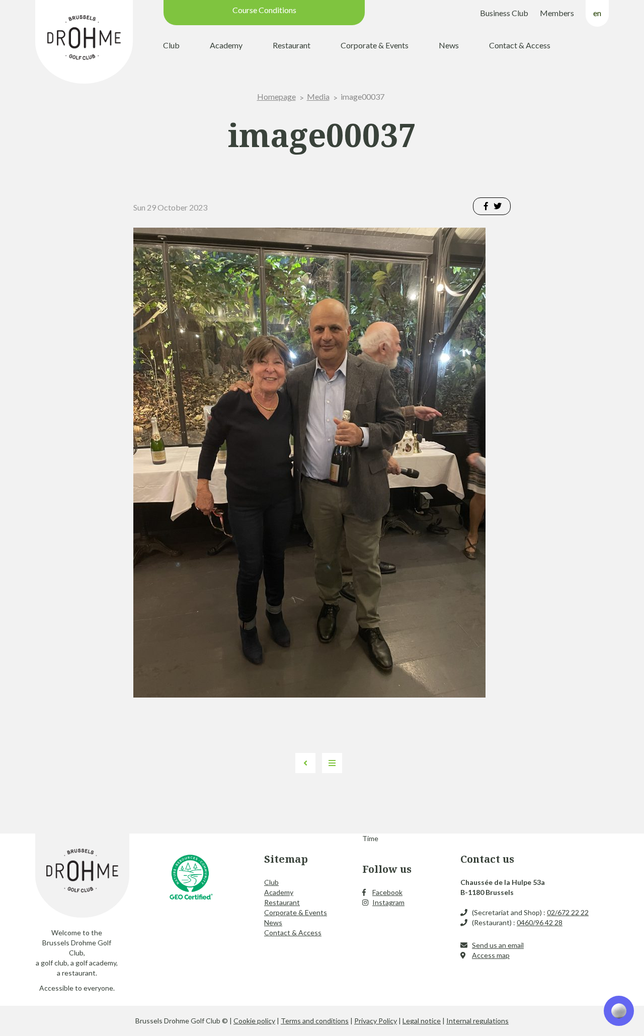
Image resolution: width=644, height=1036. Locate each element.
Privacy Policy (375, 1020)
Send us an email (498, 945)
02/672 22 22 (568, 912)
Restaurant (291, 45)
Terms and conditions (315, 1020)
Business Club (504, 13)
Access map (491, 955)
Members (557, 13)
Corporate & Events (375, 45)
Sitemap (286, 859)
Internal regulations (477, 1020)
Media (318, 96)
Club (171, 45)
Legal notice (422, 1020)
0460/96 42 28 (539, 922)
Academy (226, 45)
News (449, 45)
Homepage (276, 96)
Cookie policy (254, 1020)
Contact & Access (519, 45)
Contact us (487, 859)
